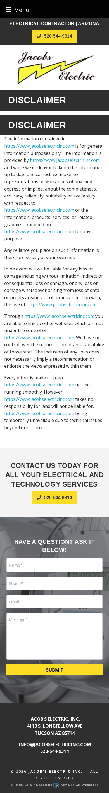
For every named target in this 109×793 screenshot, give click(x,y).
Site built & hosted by (54, 784)
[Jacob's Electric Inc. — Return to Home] (54, 67)
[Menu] (8, 9)
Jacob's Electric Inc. (56, 771)
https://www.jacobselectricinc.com (39, 146)
